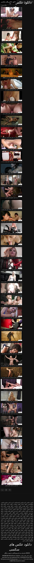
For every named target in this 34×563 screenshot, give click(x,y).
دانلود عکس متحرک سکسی (18, 521)
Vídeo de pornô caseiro (19, 561)
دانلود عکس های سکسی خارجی (9, 530)
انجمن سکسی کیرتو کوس (26, 502)
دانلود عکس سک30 (28, 518)
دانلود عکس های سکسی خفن (26, 532)
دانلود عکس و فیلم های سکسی (12, 539)
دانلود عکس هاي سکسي (10, 523)
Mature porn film (27, 557)
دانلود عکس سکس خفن (17, 518)
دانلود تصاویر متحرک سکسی (11, 509)
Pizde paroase (14, 559)
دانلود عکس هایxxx (18, 537)
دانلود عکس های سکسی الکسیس (17, 526)
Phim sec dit (7, 557)
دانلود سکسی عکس (15, 514)
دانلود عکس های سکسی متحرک (12, 533)
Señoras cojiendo (15, 555)
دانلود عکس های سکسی (26, 555)
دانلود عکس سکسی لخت (10, 520)
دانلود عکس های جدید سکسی (17, 525)
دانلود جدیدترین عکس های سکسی (12, 511)
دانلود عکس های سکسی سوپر (11, 532)
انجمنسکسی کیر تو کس (14, 502)
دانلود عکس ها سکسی (23, 523)
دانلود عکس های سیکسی (13, 535)
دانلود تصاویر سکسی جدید (7, 507)
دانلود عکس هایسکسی (6, 537)
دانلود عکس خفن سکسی (22, 516)
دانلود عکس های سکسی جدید (12, 528)
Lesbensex (14, 557)
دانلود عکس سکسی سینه (23, 520)
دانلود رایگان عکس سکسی (11, 513)
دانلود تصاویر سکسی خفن (26, 509)
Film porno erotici (5, 559)
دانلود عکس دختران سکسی (8, 516)
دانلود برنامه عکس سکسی (20, 504)
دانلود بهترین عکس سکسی (21, 506)
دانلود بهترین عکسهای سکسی (22, 507)
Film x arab (20, 557)
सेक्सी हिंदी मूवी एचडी (6, 555)
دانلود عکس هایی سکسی (27, 539)
